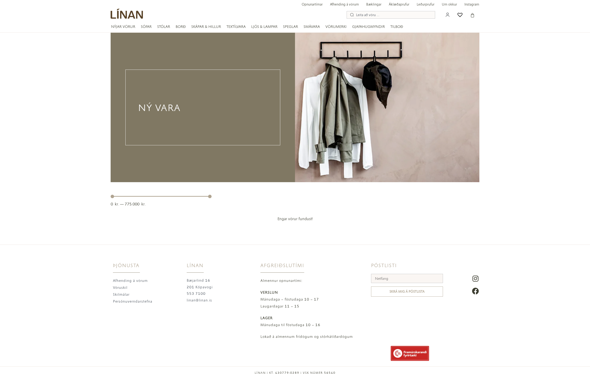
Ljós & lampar (264, 27)
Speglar (290, 27)
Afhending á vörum (344, 4)
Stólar (163, 27)
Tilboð (396, 27)
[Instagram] (475, 278)
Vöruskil (120, 287)
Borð (181, 27)
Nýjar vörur (123, 27)
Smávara (312, 27)
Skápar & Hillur (206, 27)
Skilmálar (121, 294)
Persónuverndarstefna (132, 301)
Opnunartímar (312, 4)
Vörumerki (336, 27)
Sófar (146, 27)
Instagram (471, 4)
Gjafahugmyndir (368, 27)
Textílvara (236, 27)
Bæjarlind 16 (198, 280)
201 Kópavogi (200, 287)
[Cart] (472, 15)
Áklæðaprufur (399, 4)
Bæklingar (373, 4)
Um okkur (449, 4)
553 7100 (196, 293)
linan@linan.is (199, 300)
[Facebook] (475, 291)
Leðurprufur (425, 4)
